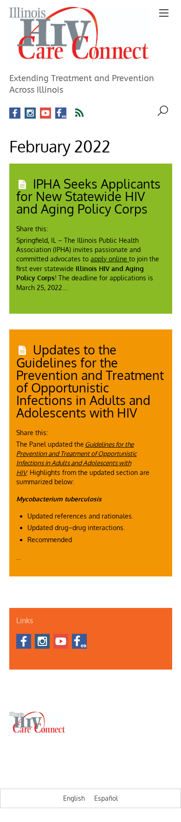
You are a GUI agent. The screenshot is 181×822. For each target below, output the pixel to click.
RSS (85, 113)
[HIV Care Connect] (79, 58)
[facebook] (14, 113)
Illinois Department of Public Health (115, 685)
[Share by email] (86, 225)
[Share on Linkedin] (71, 225)
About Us (20, 685)
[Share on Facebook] (55, 225)
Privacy (140, 695)
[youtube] (45, 113)
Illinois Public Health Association (49, 695)
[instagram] (30, 113)
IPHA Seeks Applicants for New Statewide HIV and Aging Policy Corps (88, 196)
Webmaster (111, 695)
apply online (108, 259)
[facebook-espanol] (60, 113)
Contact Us (51, 685)
